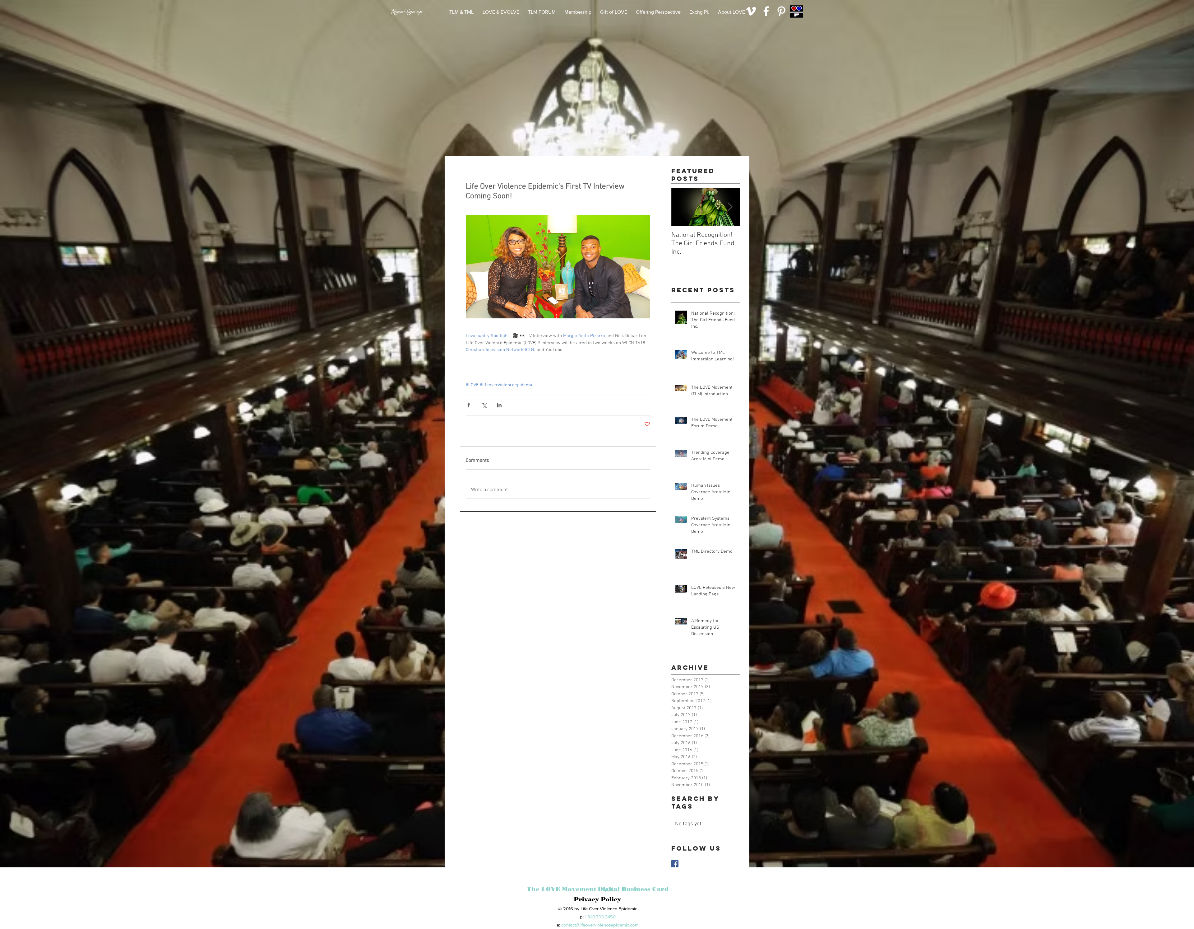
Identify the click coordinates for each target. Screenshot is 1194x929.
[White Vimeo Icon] (750, 11)
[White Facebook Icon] (766, 11)
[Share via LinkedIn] (499, 405)
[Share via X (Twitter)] (484, 405)
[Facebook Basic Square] (674, 863)
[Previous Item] (681, 207)
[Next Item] (730, 207)
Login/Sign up (406, 11)
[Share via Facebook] (469, 405)
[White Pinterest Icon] (781, 11)
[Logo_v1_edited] (796, 11)
